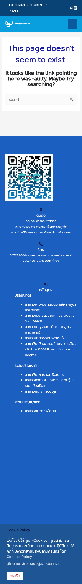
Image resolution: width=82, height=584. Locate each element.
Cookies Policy (19, 557)
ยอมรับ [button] (15, 575)
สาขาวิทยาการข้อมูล (40, 391)
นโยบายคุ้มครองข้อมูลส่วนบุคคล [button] (33, 563)
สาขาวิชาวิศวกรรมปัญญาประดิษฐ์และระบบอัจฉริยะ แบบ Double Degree (50, 349)
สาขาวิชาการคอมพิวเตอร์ (44, 337)
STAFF (14, 10)
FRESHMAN (17, 5)
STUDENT (37, 5)
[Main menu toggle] (73, 24)
